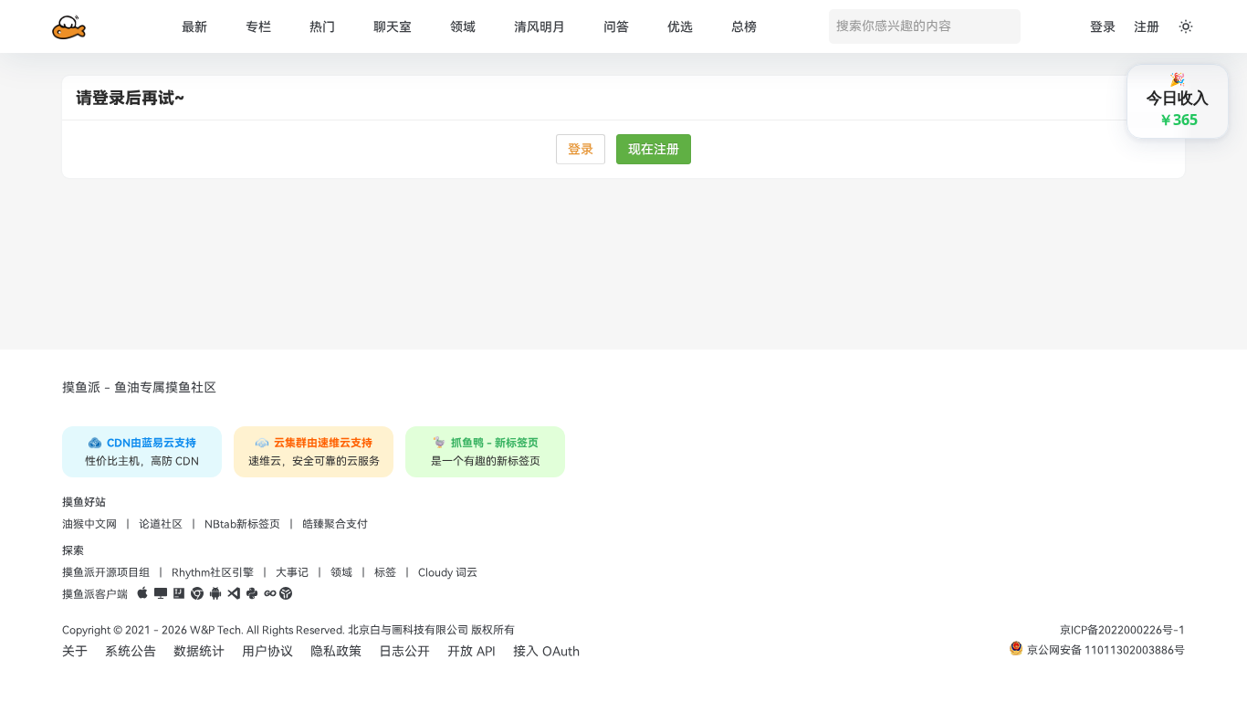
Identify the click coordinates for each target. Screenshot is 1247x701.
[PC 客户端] (160, 594)
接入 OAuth (546, 651)
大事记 (292, 572)
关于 (75, 651)
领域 (463, 27)
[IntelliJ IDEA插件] (179, 594)
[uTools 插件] (285, 594)
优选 (680, 27)
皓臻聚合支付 (335, 524)
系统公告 (130, 651)
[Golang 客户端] (270, 594)
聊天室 (392, 27)
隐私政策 (336, 651)
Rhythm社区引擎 (213, 572)
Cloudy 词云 (447, 572)
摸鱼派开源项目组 (106, 572)
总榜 (744, 27)
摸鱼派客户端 (95, 594)
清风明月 (539, 27)
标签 (385, 572)
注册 (1146, 27)
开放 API (471, 651)
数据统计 (199, 651)
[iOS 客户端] (142, 594)
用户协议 (267, 651)
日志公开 (404, 651)
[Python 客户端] (252, 594)
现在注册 (653, 149)
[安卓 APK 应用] (215, 594)
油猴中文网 (89, 524)
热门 (322, 27)
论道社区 (161, 524)
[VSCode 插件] (233, 594)
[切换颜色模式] (1185, 26)
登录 (1103, 27)
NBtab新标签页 (242, 524)
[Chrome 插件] (197, 594)
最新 (194, 27)
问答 (616, 27)
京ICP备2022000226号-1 (1122, 629)
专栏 (258, 27)
